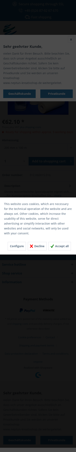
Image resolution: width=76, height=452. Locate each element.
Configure (17, 246)
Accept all (61, 246)
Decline (38, 246)
